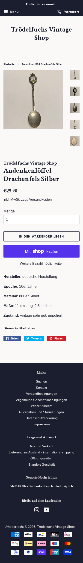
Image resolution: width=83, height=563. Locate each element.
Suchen (41, 381)
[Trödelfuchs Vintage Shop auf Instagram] (36, 511)
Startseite (9, 64)
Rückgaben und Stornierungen (41, 412)
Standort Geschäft (41, 464)
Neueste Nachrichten (41, 477)
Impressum (41, 424)
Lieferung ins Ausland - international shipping (41, 452)
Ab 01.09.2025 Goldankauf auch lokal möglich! (42, 486)
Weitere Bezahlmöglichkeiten (41, 263)
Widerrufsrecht (41, 406)
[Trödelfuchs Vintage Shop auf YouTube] (46, 511)
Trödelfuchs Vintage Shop (41, 34)
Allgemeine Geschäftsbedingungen (41, 400)
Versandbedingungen (41, 393)
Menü (14, 12)
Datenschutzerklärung (42, 418)
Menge (9, 211)
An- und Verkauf (41, 446)
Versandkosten (40, 199)
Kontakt (41, 387)
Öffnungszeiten (41, 458)
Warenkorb (71, 12)
